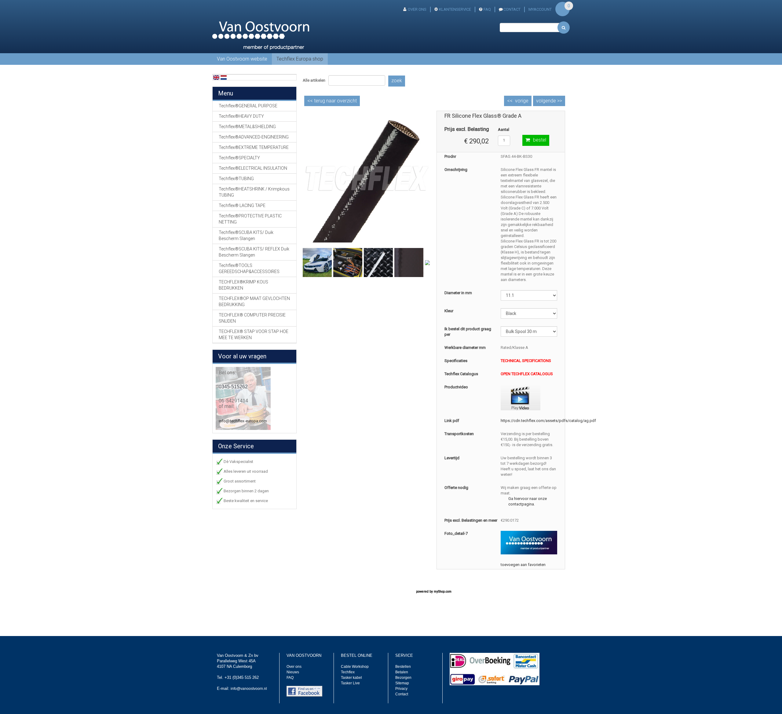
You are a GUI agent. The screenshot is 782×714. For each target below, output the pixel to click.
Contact (401, 694)
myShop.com (442, 592)
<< (332, 101)
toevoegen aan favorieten (523, 564)
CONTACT (512, 9)
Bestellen (403, 666)
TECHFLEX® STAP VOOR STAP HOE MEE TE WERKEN (253, 334)
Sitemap (402, 683)
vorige (521, 101)
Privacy (401, 688)
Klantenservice (455, 9)
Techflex (348, 672)
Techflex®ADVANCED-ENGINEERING (254, 137)
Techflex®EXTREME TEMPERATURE (254, 147)
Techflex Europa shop (299, 59)
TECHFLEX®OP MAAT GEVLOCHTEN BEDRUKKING (254, 301)
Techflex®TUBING (236, 178)
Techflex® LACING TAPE (242, 205)
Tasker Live (350, 683)
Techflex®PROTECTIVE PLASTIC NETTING (250, 218)
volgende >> (549, 101)
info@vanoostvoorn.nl (249, 688)
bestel (539, 140)
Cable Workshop (355, 666)
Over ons (417, 9)
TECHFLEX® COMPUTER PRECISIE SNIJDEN (252, 318)
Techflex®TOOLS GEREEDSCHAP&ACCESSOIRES (249, 268)
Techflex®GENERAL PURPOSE (248, 105)
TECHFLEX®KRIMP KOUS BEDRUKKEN (243, 284)
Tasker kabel (351, 677)
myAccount (540, 9)
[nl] (223, 77)
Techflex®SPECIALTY (239, 157)
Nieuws (293, 672)
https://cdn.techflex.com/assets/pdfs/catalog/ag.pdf (548, 420)
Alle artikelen (314, 80)
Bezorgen (403, 677)
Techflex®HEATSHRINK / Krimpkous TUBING (254, 192)
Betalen (401, 672)
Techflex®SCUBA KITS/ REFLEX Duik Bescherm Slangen (254, 251)
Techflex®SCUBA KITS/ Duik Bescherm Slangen (246, 235)
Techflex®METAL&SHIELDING (247, 126)
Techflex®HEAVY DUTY (241, 116)
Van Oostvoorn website (242, 59)
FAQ (487, 9)
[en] (216, 77)
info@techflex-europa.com (243, 421)
